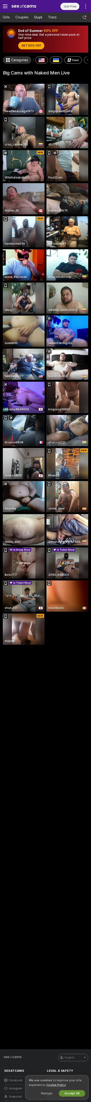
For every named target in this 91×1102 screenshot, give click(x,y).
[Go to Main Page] (28, 6)
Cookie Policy (56, 1085)
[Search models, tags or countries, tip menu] (84, 17)
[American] (41, 60)
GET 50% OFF (31, 45)
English (69, 1057)
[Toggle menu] (5, 6)
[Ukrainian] (56, 60)
